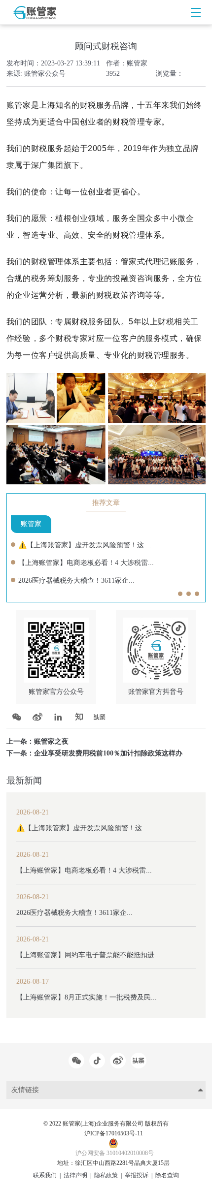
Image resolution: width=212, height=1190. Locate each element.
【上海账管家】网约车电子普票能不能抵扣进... (88, 955)
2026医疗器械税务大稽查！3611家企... (76, 580)
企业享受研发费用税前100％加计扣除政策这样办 (108, 753)
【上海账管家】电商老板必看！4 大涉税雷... (86, 562)
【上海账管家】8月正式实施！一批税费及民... (86, 997)
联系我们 (45, 1175)
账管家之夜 (51, 741)
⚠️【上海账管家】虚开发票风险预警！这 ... (85, 545)
